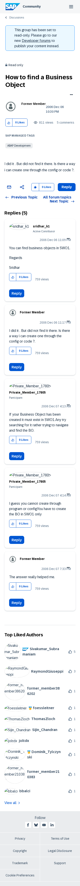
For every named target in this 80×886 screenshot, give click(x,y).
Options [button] (70, 95)
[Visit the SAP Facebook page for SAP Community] (28, 825)
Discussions (16, 17)
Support (60, 863)
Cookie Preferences (20, 875)
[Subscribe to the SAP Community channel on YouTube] (44, 825)
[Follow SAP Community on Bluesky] (36, 825)
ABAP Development (19, 145)
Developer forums (36, 41)
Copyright (20, 851)
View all (10, 803)
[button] (9, 123)
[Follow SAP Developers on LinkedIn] (52, 825)
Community (32, 6)
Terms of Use (60, 838)
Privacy (20, 838)
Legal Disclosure (60, 851)
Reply (17, 293)
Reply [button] (67, 187)
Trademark (20, 863)
